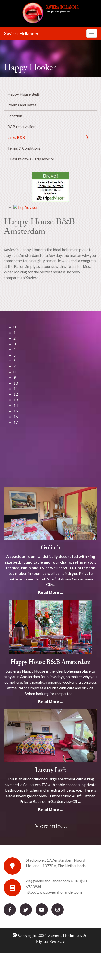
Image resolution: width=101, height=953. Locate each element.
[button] (55, 327)
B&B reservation (21, 126)
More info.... (50, 826)
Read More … (50, 592)
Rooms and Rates (21, 105)
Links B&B (16, 137)
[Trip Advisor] (50, 187)
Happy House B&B (23, 94)
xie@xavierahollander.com (48, 880)
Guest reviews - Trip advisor (30, 158)
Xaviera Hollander (21, 33)
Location (14, 115)
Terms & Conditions (23, 148)
